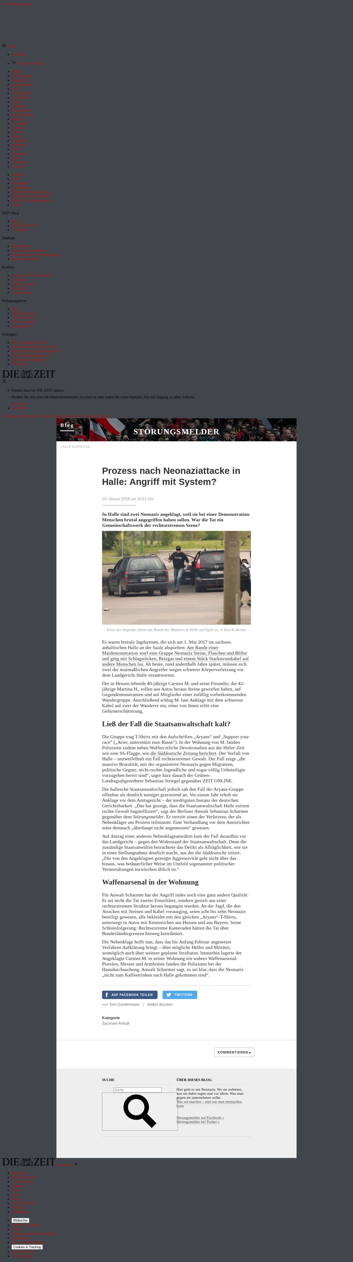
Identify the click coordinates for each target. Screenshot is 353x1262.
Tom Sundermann (124, 1004)
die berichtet (183, 753)
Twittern (183, 995)
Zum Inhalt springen (17, 4)
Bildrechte (20, 1220)
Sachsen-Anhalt (115, 1023)
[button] (9, 46)
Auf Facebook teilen (132, 995)
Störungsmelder (176, 431)
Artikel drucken (160, 1004)
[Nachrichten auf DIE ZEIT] (29, 377)
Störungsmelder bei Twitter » (198, 1122)
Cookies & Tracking (27, 1247)
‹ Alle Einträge (75, 446)
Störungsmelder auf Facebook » (200, 1118)
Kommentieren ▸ (234, 1052)
